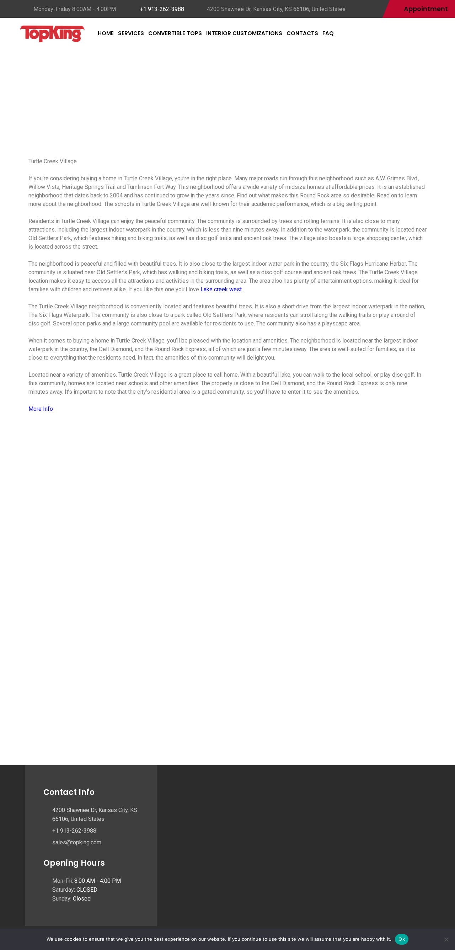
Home (106, 33)
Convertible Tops (175, 33)
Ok (401, 939)
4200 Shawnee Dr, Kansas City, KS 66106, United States (276, 9)
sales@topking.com (76, 842)
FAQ (328, 33)
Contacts (302, 33)
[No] (446, 939)
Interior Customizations (244, 33)
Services (131, 33)
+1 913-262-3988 (162, 9)
